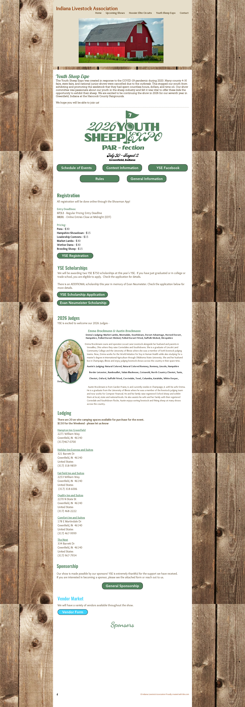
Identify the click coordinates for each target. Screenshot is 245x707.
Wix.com (185, 694)
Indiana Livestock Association (87, 8)
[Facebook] (57, 694)
